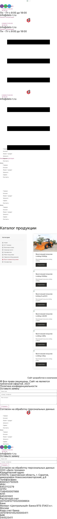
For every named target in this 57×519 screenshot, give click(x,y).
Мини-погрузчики (9, 254)
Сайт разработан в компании (42, 378)
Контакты (6, 161)
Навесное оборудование (11, 257)
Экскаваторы (8, 262)
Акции (5, 242)
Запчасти (5, 156)
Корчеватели (8, 252)
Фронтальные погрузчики (11, 259)
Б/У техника (7, 245)
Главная (5, 149)
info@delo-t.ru (8, 15)
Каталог (5, 151)
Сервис (5, 158)
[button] (7, 17)
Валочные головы (9, 247)
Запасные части (8, 250)
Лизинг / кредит (7, 153)
